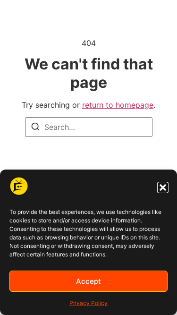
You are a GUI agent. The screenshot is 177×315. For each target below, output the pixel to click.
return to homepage (117, 105)
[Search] (35, 128)
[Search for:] (88, 127)
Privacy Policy (88, 302)
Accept (88, 281)
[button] (163, 187)
